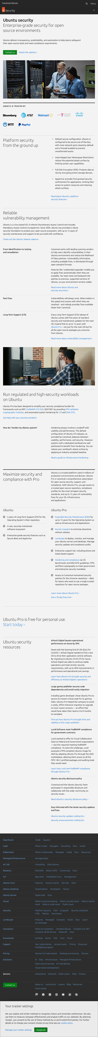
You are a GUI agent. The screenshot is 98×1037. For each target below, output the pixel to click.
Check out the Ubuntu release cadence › (21, 239)
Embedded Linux (54, 877)
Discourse (82, 944)
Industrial (52, 974)
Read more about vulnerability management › (71, 338)
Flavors (66, 889)
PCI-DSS (39, 409)
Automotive (40, 974)
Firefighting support (44, 947)
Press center (40, 988)
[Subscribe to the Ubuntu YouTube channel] (64, 995)
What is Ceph (41, 846)
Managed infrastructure (14, 858)
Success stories (52, 883)
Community (65, 870)
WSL (56, 938)
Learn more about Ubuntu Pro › (65, 593)
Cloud (6, 901)
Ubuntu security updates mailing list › (68, 816)
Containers (8, 929)
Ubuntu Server (9, 895)
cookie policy (67, 1023)
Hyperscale (40, 895)
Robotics (7, 870)
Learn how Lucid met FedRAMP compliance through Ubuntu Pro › (70, 770)
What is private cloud (69, 901)
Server (48, 938)
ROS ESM (39, 870)
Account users (60, 944)
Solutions (7, 959)
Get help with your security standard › (20, 418)
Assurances (57, 913)
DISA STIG (70, 412)
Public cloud (68, 904)
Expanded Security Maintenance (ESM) (72, 517)
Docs (75, 846)
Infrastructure (51, 959)
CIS (60, 412)
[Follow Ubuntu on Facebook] (44, 995)
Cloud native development (47, 968)
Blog (69, 984)
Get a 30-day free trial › (61, 597)
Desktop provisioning (69, 953)
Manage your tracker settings (18, 1030)
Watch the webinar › (28, 52)
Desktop (39, 938)
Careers (61, 984)
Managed (54, 846)
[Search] (87, 3)
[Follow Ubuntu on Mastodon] (37, 995)
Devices (84, 953)
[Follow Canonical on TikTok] (70, 995)
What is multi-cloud (51, 904)
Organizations (41, 889)
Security (7, 910)
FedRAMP (30, 409)
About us (39, 984)
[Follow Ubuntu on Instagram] (57, 995)
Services (65, 883)
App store (39, 877)
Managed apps (41, 858)
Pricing (72, 944)
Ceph (5, 846)
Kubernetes (8, 852)
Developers (55, 889)
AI (36, 959)
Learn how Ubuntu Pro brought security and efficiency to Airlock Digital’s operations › (71, 678)
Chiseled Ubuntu (63, 929)
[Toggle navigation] (94, 10)
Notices (45, 913)
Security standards (79, 910)
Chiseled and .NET (82, 929)
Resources (86, 852)
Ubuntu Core (9, 883)
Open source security (44, 963)
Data (41, 959)
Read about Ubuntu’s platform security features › (64, 197)
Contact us (10, 52)
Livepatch (64, 910)
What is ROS (51, 870)
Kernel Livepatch (62, 529)
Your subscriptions (43, 944)
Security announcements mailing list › (68, 820)
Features (39, 883)
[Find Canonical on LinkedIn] (50, 995)
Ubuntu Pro (56, 327)
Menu (93, 3)
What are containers (44, 929)
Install (37, 840)
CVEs (37, 913)
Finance (82, 974)
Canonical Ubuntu (10, 3)
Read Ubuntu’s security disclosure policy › (69, 799)
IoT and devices (63, 963)
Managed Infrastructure (70, 959)
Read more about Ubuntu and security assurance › (64, 289)
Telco (74, 974)
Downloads (8, 938)
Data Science (53, 864)
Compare (61, 919)
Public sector (64, 974)
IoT (4, 877)
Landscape (60, 538)
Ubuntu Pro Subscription (46, 953)
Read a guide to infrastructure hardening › (70, 457)
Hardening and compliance (67, 560)
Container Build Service (45, 932)
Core (62, 938)
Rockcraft (63, 932)
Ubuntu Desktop (11, 889)
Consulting (65, 846)
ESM (55, 910)
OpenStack (8, 840)
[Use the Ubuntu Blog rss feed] (77, 995)
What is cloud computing (46, 901)
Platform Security (43, 910)
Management (70, 877)
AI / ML (6, 864)
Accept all (40, 1030)
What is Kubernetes (44, 852)
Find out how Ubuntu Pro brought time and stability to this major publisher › (70, 721)
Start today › (14, 624)
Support (46, 840)
